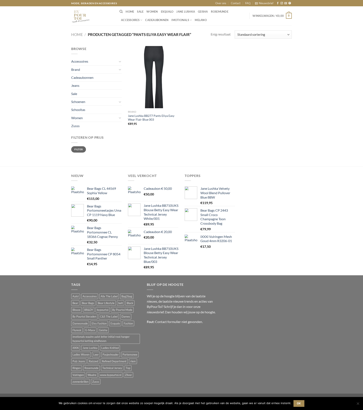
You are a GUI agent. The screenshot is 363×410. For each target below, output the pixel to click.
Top (128, 368)
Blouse (76, 309)
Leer (96, 354)
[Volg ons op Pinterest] (289, 3)
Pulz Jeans (78, 361)
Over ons (220, 3)
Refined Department (114, 361)
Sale (140, 11)
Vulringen (78, 375)
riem (133, 361)
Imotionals (180, 20)
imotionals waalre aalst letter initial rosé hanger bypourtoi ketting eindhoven (101, 339)
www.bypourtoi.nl (110, 375)
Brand (75, 69)
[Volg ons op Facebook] (277, 3)
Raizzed (93, 361)
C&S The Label (109, 316)
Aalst (75, 296)
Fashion (128, 323)
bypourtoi (102, 309)
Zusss (75, 126)
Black (130, 303)
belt (120, 303)
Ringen (76, 368)
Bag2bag (126, 296)
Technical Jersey (112, 368)
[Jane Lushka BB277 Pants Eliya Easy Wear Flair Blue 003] (154, 77)
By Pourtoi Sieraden (84, 316)
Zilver (128, 375)
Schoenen (78, 102)
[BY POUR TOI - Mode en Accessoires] (92, 15)
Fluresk (76, 330)
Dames (125, 316)
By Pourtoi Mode (122, 309)
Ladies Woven (80, 354)
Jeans (75, 85)
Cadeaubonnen (156, 20)
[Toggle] (120, 61)
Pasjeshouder (111, 354)
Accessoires (130, 20)
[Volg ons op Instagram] (281, 3)
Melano (201, 20)
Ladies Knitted (110, 347)
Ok (299, 403)
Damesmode (80, 323)
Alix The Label (109, 296)
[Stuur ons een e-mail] (285, 3)
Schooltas (78, 110)
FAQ (247, 3)
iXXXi (75, 347)
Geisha (203, 11)
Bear (75, 303)
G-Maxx (90, 330)
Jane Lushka (185, 11)
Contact (236, 3)
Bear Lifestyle (106, 303)
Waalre (92, 375)
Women (152, 11)
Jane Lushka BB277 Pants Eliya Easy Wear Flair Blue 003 (151, 117)
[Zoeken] (121, 12)
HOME (130, 11)
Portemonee (129, 354)
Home (77, 34)
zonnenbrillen (80, 381)
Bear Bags (88, 303)
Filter (78, 149)
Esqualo (167, 11)
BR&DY (88, 309)
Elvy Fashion (99, 323)
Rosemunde (219, 11)
